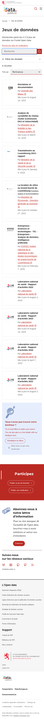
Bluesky (3, 564)
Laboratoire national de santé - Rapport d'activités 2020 (28, 347)
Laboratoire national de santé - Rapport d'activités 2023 (28, 316)
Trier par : (5, 72)
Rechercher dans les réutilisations (15, 46)
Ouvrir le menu (41, 8)
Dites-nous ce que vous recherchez (20, 447)
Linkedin (10, 564)
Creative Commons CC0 (21, 716)
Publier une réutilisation (19, 490)
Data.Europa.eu (21, 689)
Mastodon (18, 564)
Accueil (5, 21)
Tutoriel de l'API (7, 635)
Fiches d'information (9, 624)
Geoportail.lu (7, 689)
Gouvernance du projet (9, 619)
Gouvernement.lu (9, 694)
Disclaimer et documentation (25, 85)
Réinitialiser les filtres (15, 441)
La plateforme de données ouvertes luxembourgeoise (28, 11)
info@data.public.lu (8, 569)
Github (25, 564)
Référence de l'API (8, 640)
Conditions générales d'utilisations (14, 702)
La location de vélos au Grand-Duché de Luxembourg (28, 189)
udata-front (5, 668)
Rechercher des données (35, 8)
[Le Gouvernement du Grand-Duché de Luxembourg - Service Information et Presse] (21, 656)
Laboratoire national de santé (26, 292)
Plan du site (29, 706)
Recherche (39, 51)
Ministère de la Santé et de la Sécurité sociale (26, 163)
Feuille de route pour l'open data (13, 614)
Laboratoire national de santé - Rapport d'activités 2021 (28, 379)
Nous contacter (7, 645)
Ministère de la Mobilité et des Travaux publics (26, 128)
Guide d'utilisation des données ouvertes (16, 595)
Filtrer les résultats (13, 59)
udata (4, 665)
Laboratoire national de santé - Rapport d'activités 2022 (28, 284)
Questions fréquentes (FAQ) (11, 590)
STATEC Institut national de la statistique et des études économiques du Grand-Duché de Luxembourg (27, 254)
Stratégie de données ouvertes (12, 609)
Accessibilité (18, 706)
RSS (32, 564)
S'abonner (19, 543)
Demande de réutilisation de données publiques (18, 604)
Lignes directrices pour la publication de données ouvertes (22, 600)
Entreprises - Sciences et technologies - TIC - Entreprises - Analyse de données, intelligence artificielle (28, 234)
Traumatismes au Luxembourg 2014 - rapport (27, 153)
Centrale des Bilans (25, 92)
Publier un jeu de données (19, 483)
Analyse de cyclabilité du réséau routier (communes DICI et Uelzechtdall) (28, 117)
